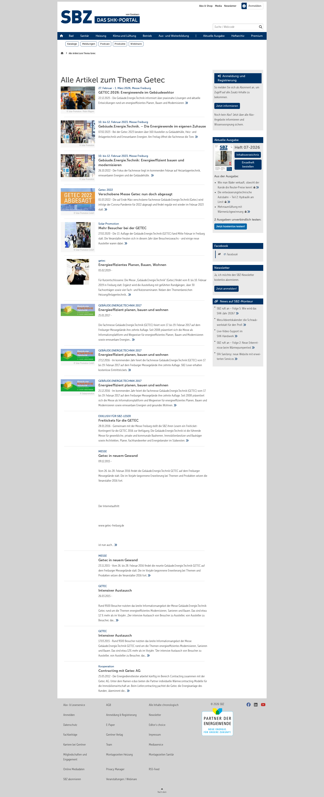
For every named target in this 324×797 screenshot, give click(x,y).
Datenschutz (70, 725)
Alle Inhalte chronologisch (164, 705)
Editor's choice (157, 725)
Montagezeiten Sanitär (161, 754)
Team (109, 744)
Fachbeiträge (70, 734)
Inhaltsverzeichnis (247, 154)
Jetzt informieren (227, 105)
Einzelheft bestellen (248, 164)
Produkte (120, 43)
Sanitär (84, 35)
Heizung (101, 35)
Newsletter (230, 6)
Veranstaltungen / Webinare (121, 779)
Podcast (104, 43)
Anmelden (69, 715)
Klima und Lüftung (124, 35)
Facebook (232, 254)
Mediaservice (156, 744)
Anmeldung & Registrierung (121, 715)
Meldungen (88, 43)
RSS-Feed (154, 769)
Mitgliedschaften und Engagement (75, 757)
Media (218, 6)
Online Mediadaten (74, 769)
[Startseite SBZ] (164, 16)
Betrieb (147, 35)
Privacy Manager (115, 769)
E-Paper (110, 725)
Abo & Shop (206, 6)
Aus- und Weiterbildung (174, 35)
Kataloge (72, 43)
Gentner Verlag (114, 734)
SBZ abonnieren (72, 779)
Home (61, 36)
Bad (71, 35)
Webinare (136, 43)
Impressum (155, 734)
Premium (257, 35)
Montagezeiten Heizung (119, 754)
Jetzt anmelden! (226, 288)
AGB (108, 705)
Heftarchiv (237, 35)
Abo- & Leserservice (74, 705)
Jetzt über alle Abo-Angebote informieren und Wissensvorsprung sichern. (234, 119)
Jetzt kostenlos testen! (230, 226)
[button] (71, 36)
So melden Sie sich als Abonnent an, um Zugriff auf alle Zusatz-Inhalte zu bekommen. (236, 92)
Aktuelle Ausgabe (214, 35)
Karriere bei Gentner (74, 744)
